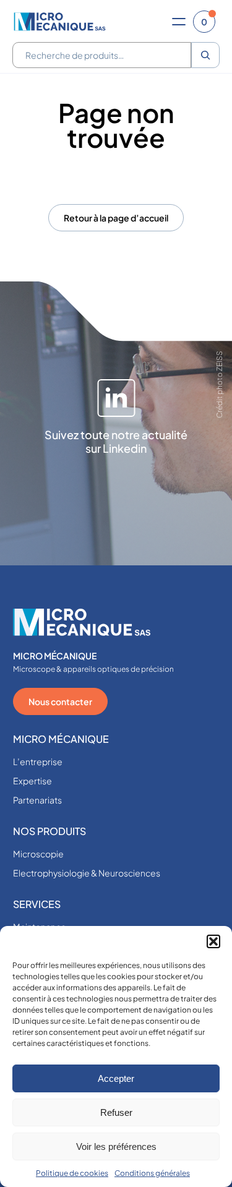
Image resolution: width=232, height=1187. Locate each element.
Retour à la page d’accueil (116, 217)
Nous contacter (60, 701)
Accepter (116, 1078)
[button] (213, 941)
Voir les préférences (116, 1146)
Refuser (116, 1112)
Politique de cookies (72, 1173)
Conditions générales (152, 1173)
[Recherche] (205, 55)
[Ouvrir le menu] (179, 22)
